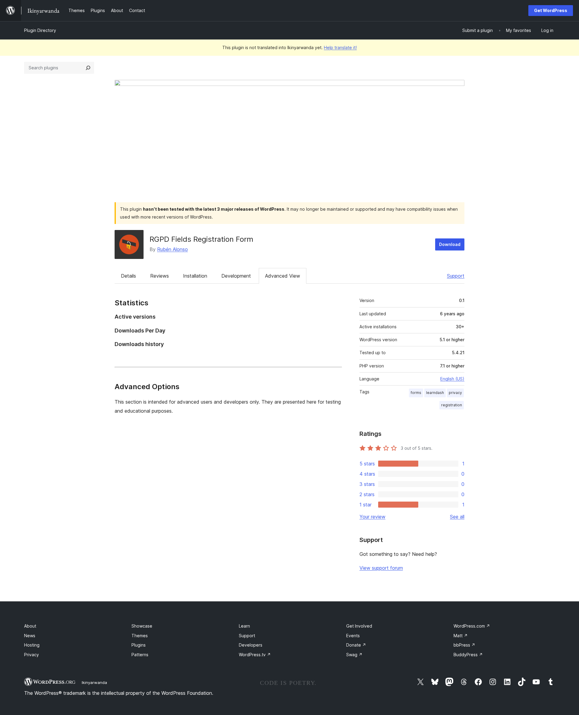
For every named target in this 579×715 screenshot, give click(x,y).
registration (451, 405)
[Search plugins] (88, 68)
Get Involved (359, 625)
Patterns (139, 654)
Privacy (31, 654)
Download (449, 244)
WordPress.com (472, 625)
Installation (195, 276)
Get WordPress (550, 10)
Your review (372, 517)
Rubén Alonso (172, 249)
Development (236, 276)
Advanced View (282, 276)
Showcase (141, 625)
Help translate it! (340, 47)
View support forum (381, 568)
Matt (461, 635)
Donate (356, 644)
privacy (455, 392)
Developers (250, 644)
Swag (354, 654)
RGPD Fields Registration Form (201, 239)
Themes (139, 635)
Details (128, 276)
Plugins (138, 644)
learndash (435, 392)
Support (455, 276)
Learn (244, 625)
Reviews (159, 276)
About (30, 625)
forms (416, 392)
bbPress (464, 644)
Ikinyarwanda (94, 682)
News (29, 635)
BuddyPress (468, 654)
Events (353, 635)
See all (457, 517)
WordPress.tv (255, 654)
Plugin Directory (40, 30)
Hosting (32, 644)
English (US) (452, 378)
